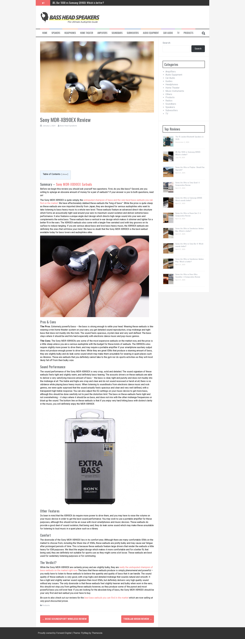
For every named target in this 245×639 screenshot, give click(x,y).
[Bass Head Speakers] (70, 17)
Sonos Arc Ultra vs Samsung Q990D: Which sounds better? (189, 199)
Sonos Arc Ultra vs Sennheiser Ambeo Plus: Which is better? (189, 260)
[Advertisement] (97, 150)
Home (44, 33)
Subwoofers (133, 33)
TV (178, 33)
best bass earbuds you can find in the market (106, 597)
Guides (168, 81)
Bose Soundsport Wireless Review (64, 619)
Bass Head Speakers (68, 126)
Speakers (55, 33)
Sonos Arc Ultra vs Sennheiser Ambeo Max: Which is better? (189, 229)
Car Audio (168, 33)
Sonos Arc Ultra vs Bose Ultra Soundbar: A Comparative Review (187, 275)
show (65, 174)
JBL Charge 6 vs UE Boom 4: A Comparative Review (78, 3)
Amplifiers (102, 33)
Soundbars (117, 33)
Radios (168, 100)
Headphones (70, 33)
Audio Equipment (151, 33)
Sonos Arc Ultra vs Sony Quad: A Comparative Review (187, 183)
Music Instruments (174, 91)
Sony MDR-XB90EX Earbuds (74, 184)
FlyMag (84, 633)
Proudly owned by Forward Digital (55, 633)
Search (166, 42)
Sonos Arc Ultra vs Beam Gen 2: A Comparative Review (188, 214)
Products (188, 33)
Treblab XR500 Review (137, 619)
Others (168, 94)
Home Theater (86, 33)
